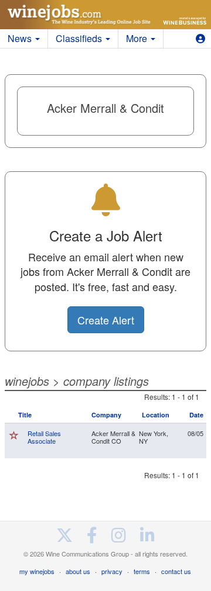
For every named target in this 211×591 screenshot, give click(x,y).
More (137, 38)
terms (142, 571)
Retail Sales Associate (44, 436)
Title (25, 414)
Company (106, 414)
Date (196, 414)
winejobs (27, 380)
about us (78, 571)
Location (155, 414)
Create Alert (105, 319)
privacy (111, 571)
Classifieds (80, 38)
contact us (176, 571)
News (21, 38)
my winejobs (37, 571)
